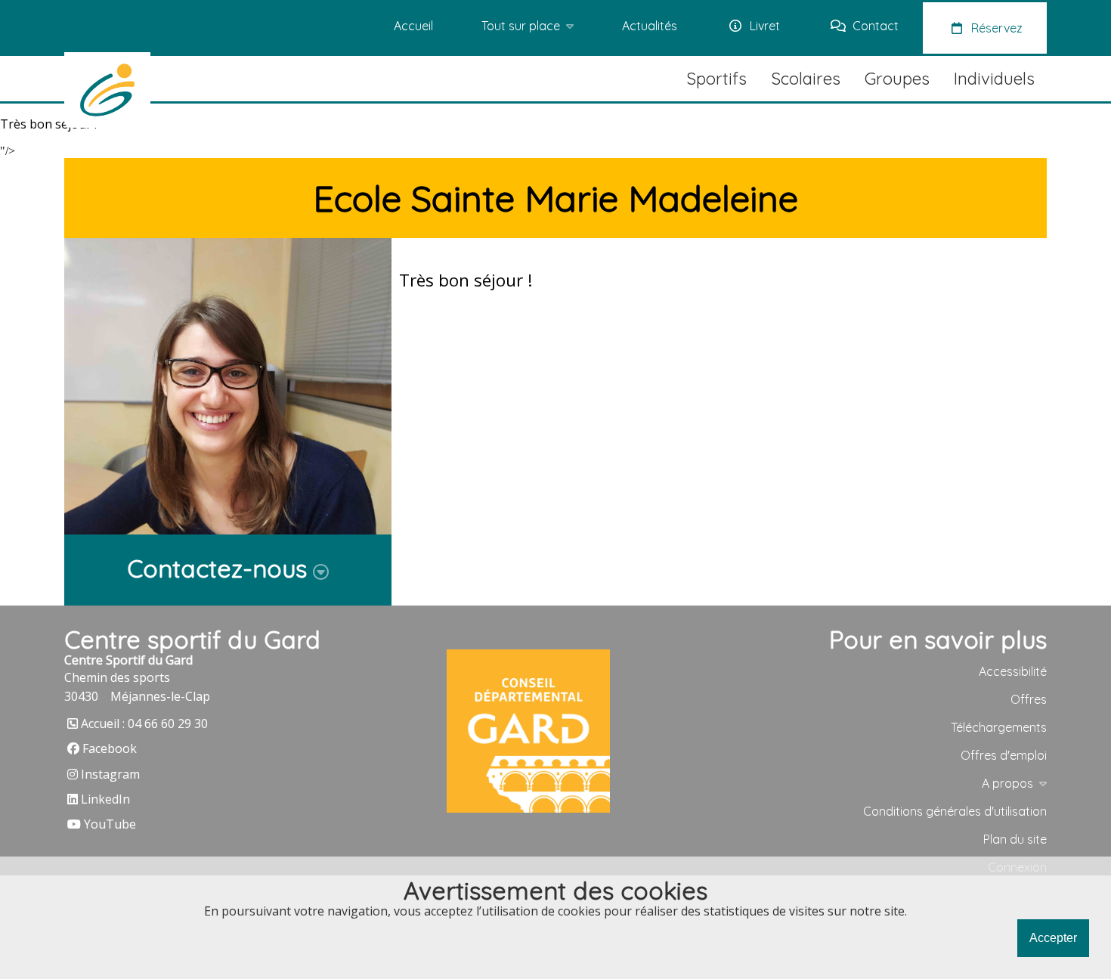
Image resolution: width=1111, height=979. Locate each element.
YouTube (110, 824)
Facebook (109, 748)
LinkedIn (105, 799)
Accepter (1053, 937)
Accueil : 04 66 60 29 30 (144, 723)
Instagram (110, 774)
